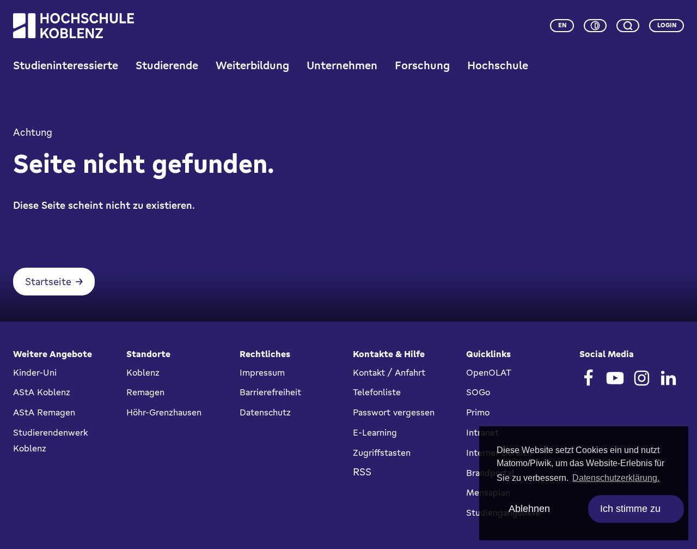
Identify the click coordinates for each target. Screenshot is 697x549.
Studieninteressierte (65, 65)
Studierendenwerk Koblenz (50, 440)
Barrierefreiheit (270, 392)
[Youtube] (615, 378)
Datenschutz (265, 412)
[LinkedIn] (668, 378)
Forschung (422, 65)
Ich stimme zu (630, 508)
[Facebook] (588, 378)
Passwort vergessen (394, 412)
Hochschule (497, 65)
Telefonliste (377, 392)
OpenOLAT (488, 372)
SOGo (478, 392)
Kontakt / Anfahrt (389, 372)
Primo (478, 412)
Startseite (48, 281)
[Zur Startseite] (73, 25)
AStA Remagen (44, 412)
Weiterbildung (252, 65)
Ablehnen (529, 508)
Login (666, 25)
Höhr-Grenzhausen (163, 412)
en (562, 25)
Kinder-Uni (35, 372)
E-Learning (375, 432)
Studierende (167, 65)
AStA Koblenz (41, 392)
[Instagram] (642, 378)
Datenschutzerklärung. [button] (615, 477)
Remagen (145, 392)
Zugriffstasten (382, 452)
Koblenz (143, 372)
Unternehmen (342, 65)
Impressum (262, 372)
